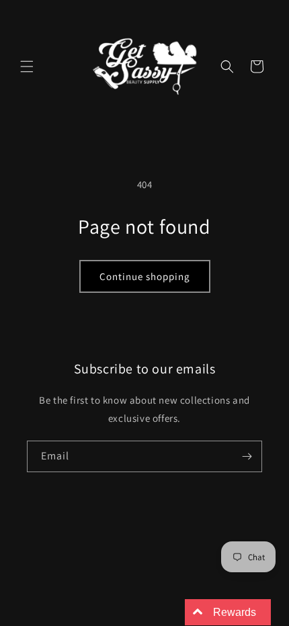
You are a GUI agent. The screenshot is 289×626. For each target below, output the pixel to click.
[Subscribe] (246, 456)
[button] (27, 66)
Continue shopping (144, 276)
